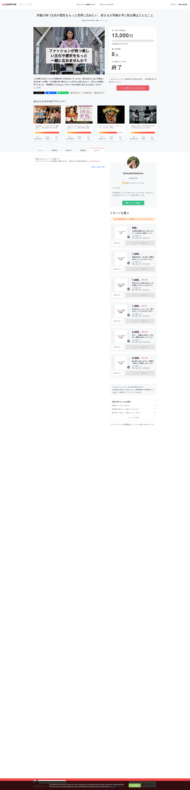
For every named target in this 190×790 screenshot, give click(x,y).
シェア (52, 93)
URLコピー (76, 93)
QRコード (100, 93)
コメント (97, 150)
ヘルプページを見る (133, 417)
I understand (134, 785)
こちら (134, 424)
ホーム (40, 150)
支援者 (68, 150)
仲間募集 (83, 150)
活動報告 (54, 150)
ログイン (173, 4)
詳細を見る (116, 243)
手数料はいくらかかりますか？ (121, 405)
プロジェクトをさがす (106, 4)
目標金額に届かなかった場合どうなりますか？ (126, 409)
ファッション (103, 20)
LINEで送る (64, 93)
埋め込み (88, 93)
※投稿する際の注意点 (98, 167)
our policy (112, 786)
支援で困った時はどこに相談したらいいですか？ (126, 413)
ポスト (40, 93)
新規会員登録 (183, 4)
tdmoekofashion (90, 20)
